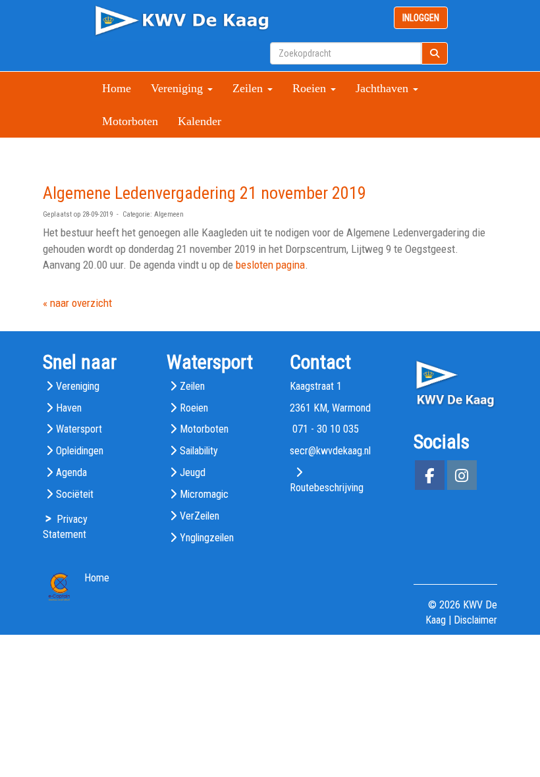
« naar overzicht (77, 302)
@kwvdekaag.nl (330, 450)
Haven (69, 408)
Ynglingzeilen (207, 537)
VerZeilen (199, 516)
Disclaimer (475, 620)
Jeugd (192, 472)
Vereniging (77, 386)
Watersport (79, 429)
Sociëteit (75, 494)
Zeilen (192, 386)
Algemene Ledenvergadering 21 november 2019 (204, 193)
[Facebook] (430, 477)
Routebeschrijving (327, 487)
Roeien (194, 408)
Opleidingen (79, 450)
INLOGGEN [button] (420, 18)
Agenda (71, 472)
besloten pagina (270, 264)
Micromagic (204, 494)
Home (116, 88)
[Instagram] (462, 477)
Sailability (199, 450)
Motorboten (130, 121)
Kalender (199, 121)
